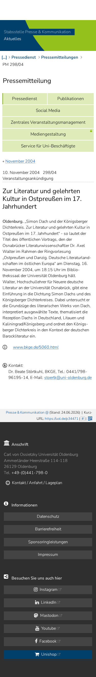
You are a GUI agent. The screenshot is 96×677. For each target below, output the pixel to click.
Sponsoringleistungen (48, 542)
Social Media (48, 110)
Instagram (48, 589)
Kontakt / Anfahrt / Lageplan (37, 483)
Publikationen (70, 99)
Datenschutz (48, 516)
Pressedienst (24, 99)
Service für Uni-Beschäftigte (48, 146)
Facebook (47, 641)
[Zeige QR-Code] (89, 418)
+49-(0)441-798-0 (30, 473)
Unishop (48, 654)
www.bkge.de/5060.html (36, 347)
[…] (4, 57)
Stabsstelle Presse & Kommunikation (37, 32)
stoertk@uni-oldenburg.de (68, 377)
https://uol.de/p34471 (61, 418)
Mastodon (48, 615)
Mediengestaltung (48, 134)
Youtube (48, 628)
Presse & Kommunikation (25, 412)
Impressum (48, 554)
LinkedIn (48, 602)
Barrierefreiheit (48, 529)
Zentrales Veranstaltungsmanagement (48, 122)
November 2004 (20, 161)
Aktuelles (12, 39)
